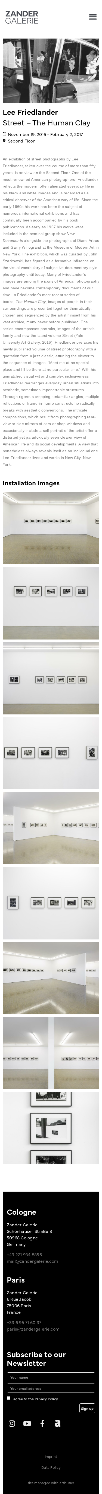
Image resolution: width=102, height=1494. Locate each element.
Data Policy (51, 1467)
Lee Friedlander (30, 111)
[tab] (31, 482)
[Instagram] (12, 1423)
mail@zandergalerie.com (32, 1261)
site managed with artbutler (50, 1482)
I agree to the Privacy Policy (34, 1398)
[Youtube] (27, 1423)
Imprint (51, 1456)
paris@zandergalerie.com (33, 1329)
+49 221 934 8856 (24, 1254)
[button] (92, 17)
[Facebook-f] (42, 1423)
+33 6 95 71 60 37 (24, 1322)
